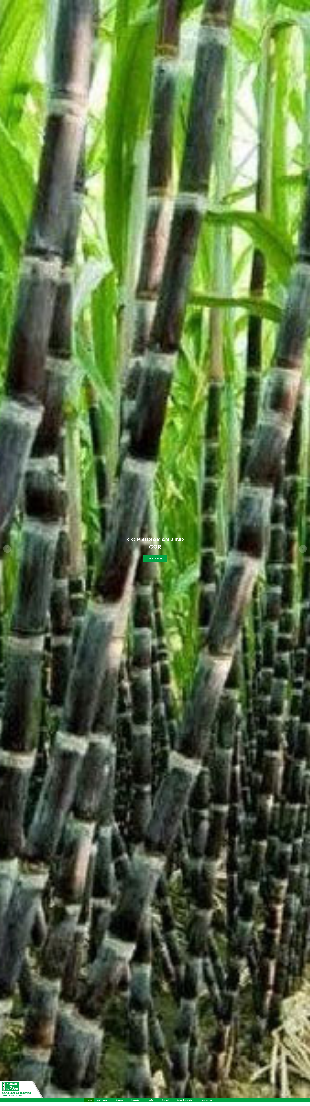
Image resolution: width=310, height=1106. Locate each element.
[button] (7, 549)
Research (165, 1100)
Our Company (102, 1100)
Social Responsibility (185, 1100)
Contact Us (207, 1100)
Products (135, 1100)
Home (89, 1100)
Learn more (153, 558)
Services (119, 1100)
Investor (150, 1100)
